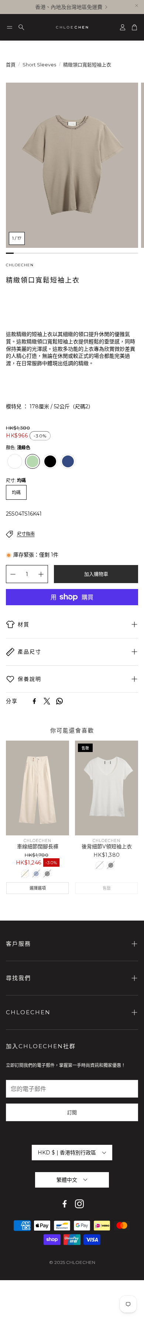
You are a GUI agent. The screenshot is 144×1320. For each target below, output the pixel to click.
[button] (9, 27)
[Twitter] (47, 701)
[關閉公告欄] (136, 5)
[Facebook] (34, 701)
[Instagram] (79, 1203)
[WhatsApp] (59, 701)
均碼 (16, 492)
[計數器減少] (13, 574)
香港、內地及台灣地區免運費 (66, 7)
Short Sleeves (39, 64)
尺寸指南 (26, 534)
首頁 (11, 64)
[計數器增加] (41, 574)
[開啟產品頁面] (37, 788)
